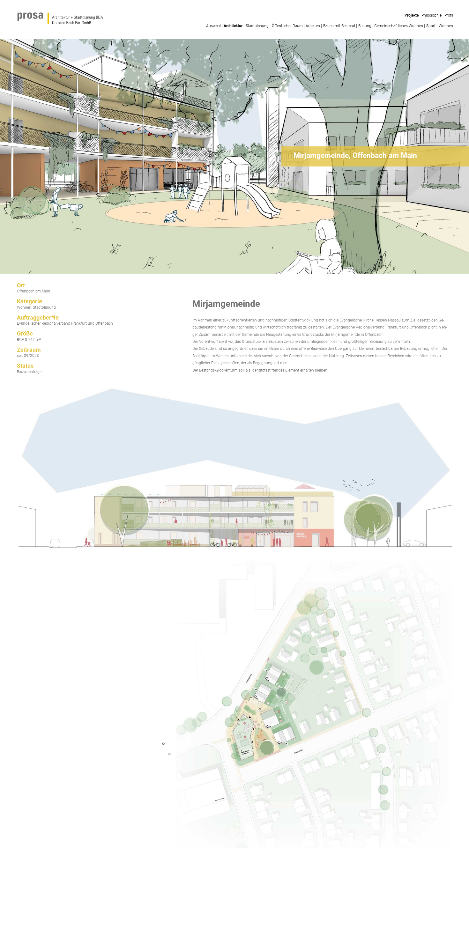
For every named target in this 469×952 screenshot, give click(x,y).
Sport (430, 26)
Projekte (412, 15)
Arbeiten (313, 26)
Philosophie (431, 15)
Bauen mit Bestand (339, 26)
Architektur (233, 26)
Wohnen (446, 26)
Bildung (364, 26)
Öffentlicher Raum (287, 26)
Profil (448, 15)
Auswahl (213, 26)
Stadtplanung (257, 26)
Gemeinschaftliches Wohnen (398, 26)
